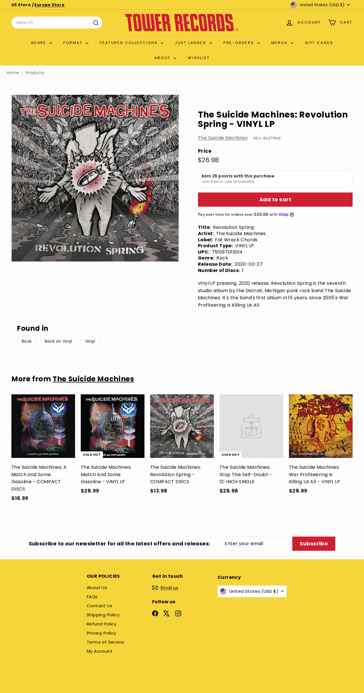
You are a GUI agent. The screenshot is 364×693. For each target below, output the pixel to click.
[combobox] (56, 22)
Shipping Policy (103, 615)
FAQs (92, 597)
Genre (39, 42)
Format (73, 42)
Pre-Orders (240, 42)
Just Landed (191, 42)
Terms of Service (105, 642)
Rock (27, 341)
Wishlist (199, 57)
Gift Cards (319, 42)
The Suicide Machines (223, 138)
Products (35, 73)
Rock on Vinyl (58, 341)
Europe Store (49, 5)
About (163, 57)
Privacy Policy (101, 633)
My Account (100, 651)
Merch (280, 42)
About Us (97, 588)
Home (13, 73)
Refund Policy (101, 624)
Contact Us (99, 606)
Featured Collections (129, 42)
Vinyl (90, 341)
